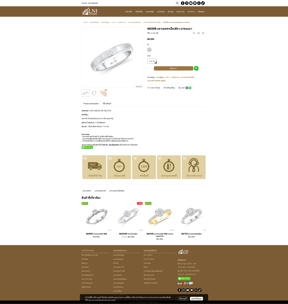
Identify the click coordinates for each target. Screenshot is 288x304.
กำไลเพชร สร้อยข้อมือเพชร (153, 271)
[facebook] (182, 3)
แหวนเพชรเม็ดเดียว (134, 22)
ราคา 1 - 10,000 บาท (119, 22)
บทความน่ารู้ (86, 271)
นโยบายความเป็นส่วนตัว (96, 300)
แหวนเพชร (86, 191)
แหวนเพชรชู (117, 275)
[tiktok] (203, 3)
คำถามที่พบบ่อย (87, 283)
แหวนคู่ (115, 263)
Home (85, 22)
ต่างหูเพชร (147, 263)
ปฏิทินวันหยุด (86, 287)
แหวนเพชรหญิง (118, 255)
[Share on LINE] (190, 87)
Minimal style (149, 275)
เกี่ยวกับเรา (85, 267)
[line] (195, 3)
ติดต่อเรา (173, 68)
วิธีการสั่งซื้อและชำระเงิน (90, 255)
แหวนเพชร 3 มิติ (119, 271)
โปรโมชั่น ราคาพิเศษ (151, 283)
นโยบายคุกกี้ (111, 300)
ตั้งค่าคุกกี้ (183, 299)
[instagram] (187, 3)
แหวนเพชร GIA (118, 267)
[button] (177, 3)
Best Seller (148, 255)
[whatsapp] (199, 3)
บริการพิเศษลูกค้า (88, 275)
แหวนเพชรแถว (118, 287)
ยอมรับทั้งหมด (196, 299)
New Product (149, 259)
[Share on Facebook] (187, 87)
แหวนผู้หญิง (105, 22)
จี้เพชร (146, 267)
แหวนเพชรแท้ (100, 191)
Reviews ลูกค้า (87, 279)
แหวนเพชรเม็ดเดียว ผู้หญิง (152, 22)
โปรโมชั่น (85, 259)
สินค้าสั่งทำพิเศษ (149, 279)
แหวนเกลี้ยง (117, 291)
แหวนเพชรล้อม (118, 283)
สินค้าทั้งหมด (94, 22)
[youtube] (191, 3)
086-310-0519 (186, 271)
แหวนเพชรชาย (118, 259)
